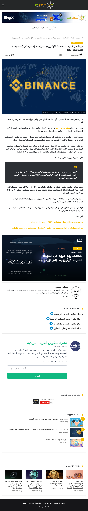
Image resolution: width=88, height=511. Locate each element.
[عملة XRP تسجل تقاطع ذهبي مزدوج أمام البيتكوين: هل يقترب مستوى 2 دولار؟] (13, 474)
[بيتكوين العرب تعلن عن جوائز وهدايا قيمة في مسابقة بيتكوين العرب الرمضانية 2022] (76, 432)
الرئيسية (78, 38)
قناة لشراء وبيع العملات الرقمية (65, 319)
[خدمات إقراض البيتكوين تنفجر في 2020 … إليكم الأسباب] (76, 422)
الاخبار (72, 38)
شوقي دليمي (75, 55)
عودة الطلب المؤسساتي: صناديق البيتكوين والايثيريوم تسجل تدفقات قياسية (75, 484)
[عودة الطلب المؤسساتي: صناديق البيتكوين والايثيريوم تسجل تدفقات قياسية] (74, 474)
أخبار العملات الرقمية (62, 38)
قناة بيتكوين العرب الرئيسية (67, 314)
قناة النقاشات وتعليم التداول (67, 328)
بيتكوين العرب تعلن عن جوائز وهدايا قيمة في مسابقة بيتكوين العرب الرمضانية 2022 (38, 429)
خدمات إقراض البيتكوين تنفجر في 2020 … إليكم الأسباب (48, 419)
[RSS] (39, 507)
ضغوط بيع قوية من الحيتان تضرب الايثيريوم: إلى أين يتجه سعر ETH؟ (60, 258)
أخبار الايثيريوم (77, 248)
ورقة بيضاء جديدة (63, 128)
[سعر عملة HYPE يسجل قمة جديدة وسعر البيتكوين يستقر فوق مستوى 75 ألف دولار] (34, 474)
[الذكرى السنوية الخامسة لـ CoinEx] (76, 443)
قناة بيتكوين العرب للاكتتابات (67, 323)
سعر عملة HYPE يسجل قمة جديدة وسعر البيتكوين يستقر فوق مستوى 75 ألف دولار (34, 484)
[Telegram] (42, 507)
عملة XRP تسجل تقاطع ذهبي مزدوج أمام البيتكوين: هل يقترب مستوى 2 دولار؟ (13, 484)
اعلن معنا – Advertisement (32, 503)
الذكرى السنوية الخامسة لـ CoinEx (56, 439)
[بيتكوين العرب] (44, 5)
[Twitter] (48, 507)
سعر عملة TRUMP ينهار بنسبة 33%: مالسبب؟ (56, 483)
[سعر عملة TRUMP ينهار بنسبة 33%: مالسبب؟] (54, 474)
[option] (44, 258)
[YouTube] (45, 507)
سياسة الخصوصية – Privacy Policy (54, 503)
